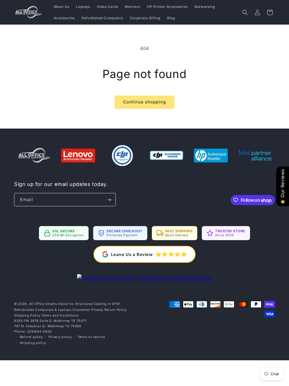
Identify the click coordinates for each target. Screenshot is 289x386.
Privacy (97, 310)
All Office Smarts (43, 304)
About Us (66, 304)
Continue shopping (144, 102)
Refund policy (31, 337)
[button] (245, 12)
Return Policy (115, 310)
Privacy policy (60, 337)
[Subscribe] (109, 199)
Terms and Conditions (59, 315)
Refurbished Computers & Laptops (43, 310)
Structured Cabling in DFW (97, 304)
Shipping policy (33, 343)
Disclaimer (81, 310)
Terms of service (91, 337)
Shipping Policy (27, 315)
